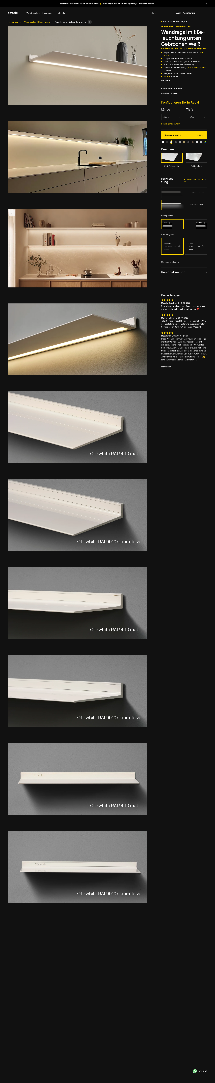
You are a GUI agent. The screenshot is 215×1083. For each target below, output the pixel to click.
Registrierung (189, 13)
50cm (166, 117)
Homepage (13, 22)
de (152, 13)
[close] (206, 3)
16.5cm (191, 117)
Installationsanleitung (170, 93)
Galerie (167, 76)
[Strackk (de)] (13, 13)
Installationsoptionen (196, 67)
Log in (178, 13)
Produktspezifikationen (171, 88)
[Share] (90, 22)
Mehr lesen (166, 80)
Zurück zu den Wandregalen (175, 21)
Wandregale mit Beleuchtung (37, 22)
